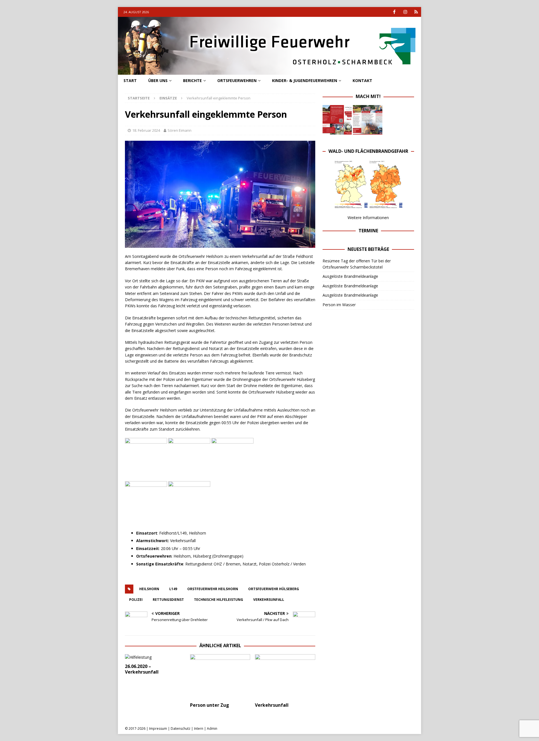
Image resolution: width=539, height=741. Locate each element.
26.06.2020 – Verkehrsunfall (142, 669)
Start (130, 80)
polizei (136, 599)
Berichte (192, 80)
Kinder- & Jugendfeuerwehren (304, 80)
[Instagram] (405, 12)
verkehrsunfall (268, 599)
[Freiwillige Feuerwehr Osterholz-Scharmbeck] (269, 71)
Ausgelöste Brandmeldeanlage (350, 276)
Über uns (158, 80)
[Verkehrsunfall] (285, 676)
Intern (198, 728)
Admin (212, 728)
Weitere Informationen (368, 217)
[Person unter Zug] (220, 676)
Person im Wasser (339, 304)
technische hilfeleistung (218, 599)
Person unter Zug (209, 705)
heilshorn (149, 589)
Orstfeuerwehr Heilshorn (212, 589)
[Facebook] (394, 12)
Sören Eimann (179, 130)
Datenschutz (180, 728)
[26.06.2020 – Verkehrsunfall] (155, 657)
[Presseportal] (416, 12)
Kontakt (362, 80)
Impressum (158, 728)
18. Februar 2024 (146, 130)
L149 (173, 589)
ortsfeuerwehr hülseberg (273, 589)
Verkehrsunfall (272, 705)
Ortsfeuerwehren (237, 80)
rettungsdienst (168, 599)
